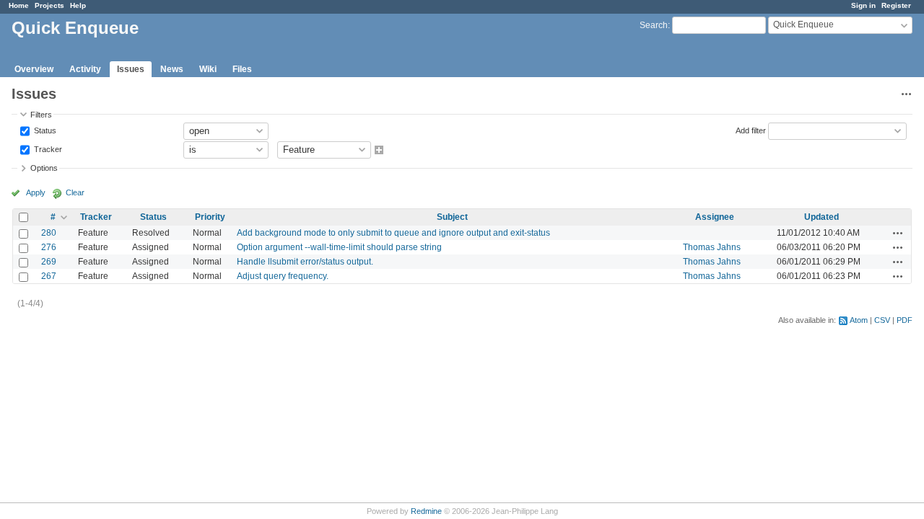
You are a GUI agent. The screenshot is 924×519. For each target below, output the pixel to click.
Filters (41, 114)
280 (48, 233)
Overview (33, 69)
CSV (882, 320)
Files (242, 69)
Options (44, 168)
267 (48, 276)
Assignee (714, 217)
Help (78, 5)
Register (896, 5)
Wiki (208, 69)
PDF (904, 320)
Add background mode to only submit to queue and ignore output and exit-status (393, 233)
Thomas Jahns (712, 247)
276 (48, 247)
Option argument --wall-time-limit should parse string (339, 247)
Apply (35, 192)
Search (654, 25)
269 (48, 262)
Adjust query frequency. (282, 276)
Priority (210, 217)
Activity (85, 69)
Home (19, 5)
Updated (821, 217)
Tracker (47, 148)
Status (44, 129)
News (171, 69)
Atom (859, 320)
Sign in (863, 5)
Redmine (426, 511)
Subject (452, 217)
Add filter (751, 129)
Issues (130, 69)
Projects (49, 5)
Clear (75, 192)
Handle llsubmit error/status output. (305, 262)
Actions (898, 233)
